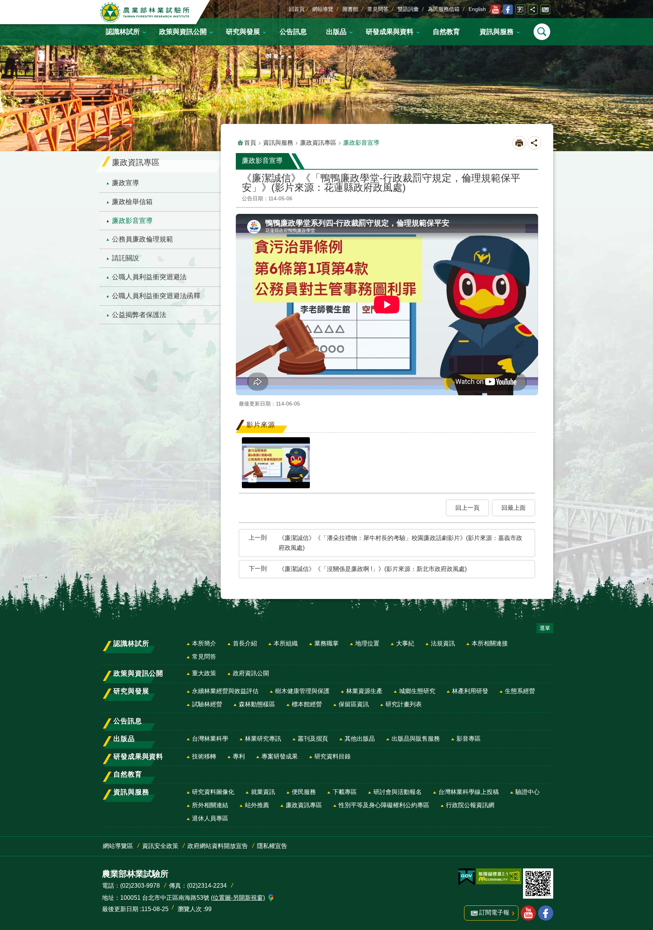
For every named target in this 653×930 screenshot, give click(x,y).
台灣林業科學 (210, 738)
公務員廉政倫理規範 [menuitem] (142, 239)
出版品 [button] (336, 32)
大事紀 (405, 643)
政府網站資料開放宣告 (217, 846)
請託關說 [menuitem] (125, 258)
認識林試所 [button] (123, 32)
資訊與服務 (278, 142)
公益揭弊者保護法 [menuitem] (139, 315)
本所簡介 (204, 643)
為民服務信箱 (444, 9)
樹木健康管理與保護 (302, 691)
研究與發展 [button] (243, 32)
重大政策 (204, 673)
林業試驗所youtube (495, 9)
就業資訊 (263, 792)
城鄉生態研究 (417, 691)
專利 (239, 756)
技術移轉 (204, 756)
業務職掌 (326, 643)
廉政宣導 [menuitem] (125, 183)
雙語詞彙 (408, 9)
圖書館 (350, 9)
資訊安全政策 (160, 846)
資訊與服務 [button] (497, 32)
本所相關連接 (490, 643)
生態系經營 (520, 691)
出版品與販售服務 (415, 738)
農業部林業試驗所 (145, 12)
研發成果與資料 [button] (389, 32)
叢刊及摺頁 (313, 738)
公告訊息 (293, 32)
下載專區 (345, 792)
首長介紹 (245, 643)
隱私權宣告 (272, 846)
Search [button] (542, 31)
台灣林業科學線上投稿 (468, 792)
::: (6, 5)
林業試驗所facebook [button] (545, 913)
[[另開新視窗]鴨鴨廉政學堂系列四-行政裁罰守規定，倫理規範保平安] (276, 462)
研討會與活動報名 (397, 792)
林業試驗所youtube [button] (528, 913)
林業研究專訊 (263, 738)
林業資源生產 (364, 691)
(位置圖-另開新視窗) (238, 897)
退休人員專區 (210, 818)
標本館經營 (307, 704)
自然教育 (446, 32)
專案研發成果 (280, 756)
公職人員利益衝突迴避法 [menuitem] (149, 277)
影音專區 (468, 738)
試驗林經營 (207, 704)
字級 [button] (520, 9)
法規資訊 (443, 643)
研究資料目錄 (332, 756)
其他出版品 (360, 738)
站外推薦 (257, 805)
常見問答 (377, 9)
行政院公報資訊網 (470, 805)
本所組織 (286, 643)
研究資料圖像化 (213, 792)
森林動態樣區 (257, 704)
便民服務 (304, 792)
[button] (467, 508)
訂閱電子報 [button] (494, 912)
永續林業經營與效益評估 (225, 691)
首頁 (250, 142)
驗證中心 (527, 792)
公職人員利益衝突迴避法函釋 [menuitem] (156, 296)
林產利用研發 (470, 691)
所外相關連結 (210, 805)
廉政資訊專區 (318, 142)
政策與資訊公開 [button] (183, 32)
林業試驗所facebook (508, 9)
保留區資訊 (354, 704)
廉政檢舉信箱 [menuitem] (132, 202)
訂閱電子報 (545, 9)
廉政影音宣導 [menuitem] (132, 220)
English (477, 9)
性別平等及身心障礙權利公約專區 (384, 805)
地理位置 (367, 643)
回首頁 (297, 9)
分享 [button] (533, 9)
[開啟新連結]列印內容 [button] (519, 143)
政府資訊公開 (251, 673)
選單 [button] (545, 628)
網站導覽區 (118, 846)
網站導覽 (322, 9)
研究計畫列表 (403, 704)
